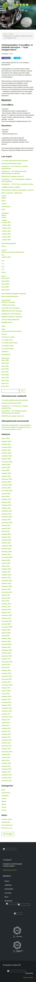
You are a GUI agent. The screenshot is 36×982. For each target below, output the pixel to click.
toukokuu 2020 (6, 644)
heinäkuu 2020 (6, 638)
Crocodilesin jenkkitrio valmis (12, 429)
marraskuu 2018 (7, 685)
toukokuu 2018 (6, 702)
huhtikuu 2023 (6, 543)
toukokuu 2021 (6, 609)
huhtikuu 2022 (6, 577)
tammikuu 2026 (7, 456)
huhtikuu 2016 (6, 772)
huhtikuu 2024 (6, 508)
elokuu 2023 (6, 531)
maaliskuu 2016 (7, 775)
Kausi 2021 (5, 372)
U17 (3, 264)
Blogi (3, 209)
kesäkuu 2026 (6, 444)
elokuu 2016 (6, 760)
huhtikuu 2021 (6, 612)
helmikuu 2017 (6, 743)
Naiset (4, 201)
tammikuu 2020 (7, 656)
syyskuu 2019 (6, 664)
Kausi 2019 (5, 377)
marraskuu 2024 (7, 490)
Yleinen (4, 810)
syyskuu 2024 (6, 493)
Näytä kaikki (7, 834)
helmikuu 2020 (6, 653)
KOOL (3, 326)
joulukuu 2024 (6, 488)
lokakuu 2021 (6, 595)
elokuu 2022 (6, 566)
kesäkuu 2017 (6, 731)
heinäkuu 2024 (6, 499)
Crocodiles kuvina (8, 348)
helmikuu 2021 (6, 618)
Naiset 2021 (5, 287)
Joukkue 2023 (6, 231)
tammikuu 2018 (7, 711)
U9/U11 (4, 272)
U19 (3, 261)
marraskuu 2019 (7, 662)
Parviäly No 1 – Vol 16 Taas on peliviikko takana (17, 184)
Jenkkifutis (5, 213)
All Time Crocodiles (8, 337)
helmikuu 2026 (6, 453)
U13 (3, 269)
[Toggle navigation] (31, 5)
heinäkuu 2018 (6, 696)
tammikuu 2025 (7, 485)
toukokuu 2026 (6, 447)
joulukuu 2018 (6, 682)
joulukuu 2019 (6, 659)
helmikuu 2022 (6, 583)
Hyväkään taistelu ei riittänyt (11, 187)
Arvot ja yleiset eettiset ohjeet (11, 331)
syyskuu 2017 (6, 722)
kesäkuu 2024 (6, 502)
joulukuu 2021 (6, 589)
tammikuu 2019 (7, 679)
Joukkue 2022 (6, 234)
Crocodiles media (8, 346)
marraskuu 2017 (7, 717)
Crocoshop (7, 893)
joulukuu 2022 (6, 554)
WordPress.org (7, 828)
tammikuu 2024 (7, 517)
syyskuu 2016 (6, 757)
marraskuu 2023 (7, 522)
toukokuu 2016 (6, 769)
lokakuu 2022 (6, 560)
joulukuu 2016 (6, 748)
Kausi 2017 (5, 383)
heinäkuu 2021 (6, 604)
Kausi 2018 (5, 380)
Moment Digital (28, 977)
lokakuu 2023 (6, 525)
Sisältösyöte (6, 822)
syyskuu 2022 (6, 563)
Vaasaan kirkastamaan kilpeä (11, 163)
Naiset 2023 (5, 284)
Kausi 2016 (5, 386)
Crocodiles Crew (7, 340)
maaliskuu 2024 (7, 511)
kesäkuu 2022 (6, 572)
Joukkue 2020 (6, 239)
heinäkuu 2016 (6, 763)
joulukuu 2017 (6, 714)
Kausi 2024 (5, 363)
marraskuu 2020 (7, 627)
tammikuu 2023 (7, 551)
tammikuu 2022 (7, 586)
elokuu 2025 (6, 470)
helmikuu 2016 (6, 777)
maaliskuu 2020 (7, 650)
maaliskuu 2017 (7, 740)
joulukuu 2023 (6, 519)
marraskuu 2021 (7, 592)
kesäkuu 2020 (6, 641)
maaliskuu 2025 (7, 479)
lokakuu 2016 (6, 754)
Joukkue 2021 (6, 237)
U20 (3, 255)
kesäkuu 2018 (6, 699)
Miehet (4, 198)
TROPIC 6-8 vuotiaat (8, 305)
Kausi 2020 (5, 375)
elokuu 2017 (6, 725)
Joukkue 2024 (6, 228)
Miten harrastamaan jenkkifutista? (13, 252)
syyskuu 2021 (6, 598)
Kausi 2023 (5, 366)
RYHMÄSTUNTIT (7, 322)
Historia (4, 334)
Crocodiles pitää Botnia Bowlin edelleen (15, 160)
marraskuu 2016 (7, 751)
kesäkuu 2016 (6, 766)
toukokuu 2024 (6, 505)
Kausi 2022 (5, 369)
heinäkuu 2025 (6, 473)
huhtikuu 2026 (6, 450)
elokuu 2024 (6, 496)
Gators (4, 246)
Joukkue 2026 (6, 222)
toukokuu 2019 (6, 673)
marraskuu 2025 (7, 462)
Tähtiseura (5, 351)
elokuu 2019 (6, 667)
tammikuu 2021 (7, 621)
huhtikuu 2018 (6, 705)
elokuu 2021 (6, 601)
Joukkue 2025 (6, 225)
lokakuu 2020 (6, 630)
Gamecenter (6, 358)
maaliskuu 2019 (7, 676)
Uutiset (4, 196)
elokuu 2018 (6, 693)
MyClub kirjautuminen (10, 870)
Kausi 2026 (5, 360)
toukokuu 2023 (6, 540)
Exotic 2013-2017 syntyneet (11, 308)
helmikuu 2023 (6, 548)
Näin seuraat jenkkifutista (10, 296)
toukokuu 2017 (6, 734)
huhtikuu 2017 (6, 737)
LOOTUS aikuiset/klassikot (11, 319)
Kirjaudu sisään (7, 819)
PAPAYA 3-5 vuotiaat (8, 302)
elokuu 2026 (6, 438)
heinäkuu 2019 (6, 670)
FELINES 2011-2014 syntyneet (11, 314)
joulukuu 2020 (6, 624)
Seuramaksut (6, 354)
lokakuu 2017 (6, 719)
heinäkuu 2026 (6, 441)
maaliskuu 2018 (7, 708)
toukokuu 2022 (6, 575)
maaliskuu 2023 (7, 546)
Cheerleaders (6, 206)
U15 (3, 266)
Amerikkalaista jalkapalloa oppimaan (14, 293)
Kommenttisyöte (7, 825)
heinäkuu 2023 (6, 534)
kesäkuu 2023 (6, 537)
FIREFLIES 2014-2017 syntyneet (12, 311)
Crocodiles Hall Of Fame (10, 343)
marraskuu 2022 (7, 557)
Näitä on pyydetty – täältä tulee (12, 193)
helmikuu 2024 (6, 514)
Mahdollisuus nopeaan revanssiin (13, 176)
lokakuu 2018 (6, 688)
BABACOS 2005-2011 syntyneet (12, 317)
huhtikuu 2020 (6, 647)
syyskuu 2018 (6, 690)
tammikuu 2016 (7, 780)
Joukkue (4, 220)
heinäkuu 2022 (6, 569)
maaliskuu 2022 (7, 580)
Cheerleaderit (6, 300)
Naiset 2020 (5, 290)
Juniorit (4, 203)
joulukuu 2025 (6, 459)
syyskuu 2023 (6, 528)
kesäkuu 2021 (6, 606)
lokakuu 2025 (6, 464)
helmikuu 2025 (6, 482)
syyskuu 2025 (6, 467)
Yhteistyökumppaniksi (9, 243)
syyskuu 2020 (6, 633)
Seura (3, 329)
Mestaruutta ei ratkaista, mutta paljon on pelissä (18, 190)
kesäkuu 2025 (6, 476)
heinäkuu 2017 (6, 728)
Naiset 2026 (5, 278)
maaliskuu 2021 (7, 615)
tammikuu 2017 (7, 746)
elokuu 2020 (6, 635)
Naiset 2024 (5, 281)
